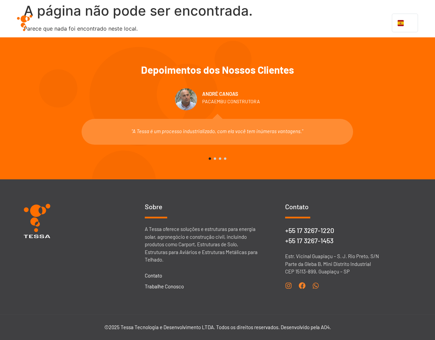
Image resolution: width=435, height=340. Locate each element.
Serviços (191, 23)
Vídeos (322, 23)
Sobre (160, 23)
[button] (194, 23)
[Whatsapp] (315, 285)
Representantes (281, 23)
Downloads (235, 23)
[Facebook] (302, 285)
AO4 (325, 327)
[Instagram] (288, 285)
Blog (350, 23)
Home (132, 23)
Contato (378, 23)
